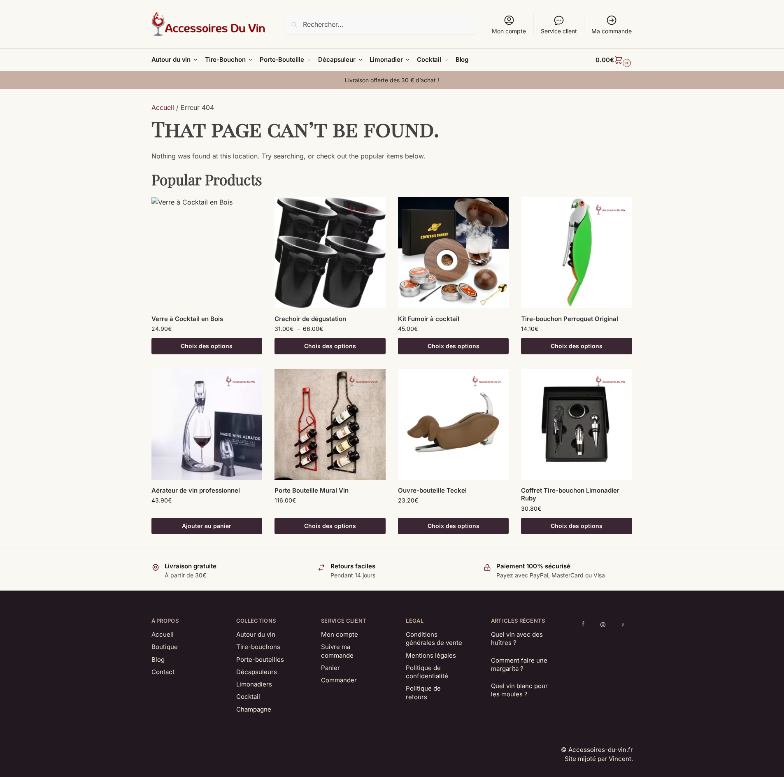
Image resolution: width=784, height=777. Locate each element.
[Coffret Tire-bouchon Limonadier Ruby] (576, 424)
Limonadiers (254, 684)
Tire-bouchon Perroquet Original (569, 319)
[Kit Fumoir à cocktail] (453, 252)
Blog (158, 659)
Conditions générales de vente (434, 638)
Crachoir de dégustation (310, 319)
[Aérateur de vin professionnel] (207, 424)
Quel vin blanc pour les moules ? (519, 690)
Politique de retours (423, 692)
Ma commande (611, 31)
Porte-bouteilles (260, 659)
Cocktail (248, 696)
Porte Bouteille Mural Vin (312, 490)
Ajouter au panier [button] (206, 525)
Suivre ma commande (337, 651)
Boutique (164, 647)
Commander (339, 680)
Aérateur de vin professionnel (195, 490)
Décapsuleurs (256, 672)
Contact (162, 672)
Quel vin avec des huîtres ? (517, 638)
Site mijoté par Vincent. (599, 759)
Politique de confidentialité (427, 672)
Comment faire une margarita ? (519, 664)
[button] (614, 60)
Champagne (253, 709)
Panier (330, 668)
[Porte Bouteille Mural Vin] (330, 424)
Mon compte (509, 31)
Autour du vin (255, 634)
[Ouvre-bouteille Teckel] (453, 424)
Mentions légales (431, 655)
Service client (559, 31)
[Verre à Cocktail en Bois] (207, 252)
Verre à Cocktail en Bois (187, 319)
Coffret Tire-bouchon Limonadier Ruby (570, 494)
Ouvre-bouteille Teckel (432, 490)
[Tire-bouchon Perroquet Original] (576, 252)
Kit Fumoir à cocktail (428, 319)
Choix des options (207, 345)
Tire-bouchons (258, 647)
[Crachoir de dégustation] (330, 252)
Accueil (162, 107)
